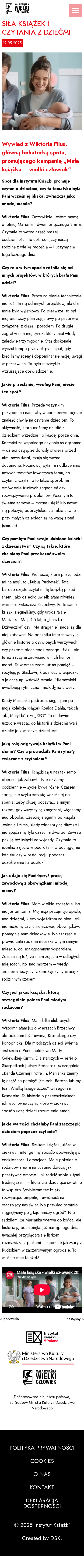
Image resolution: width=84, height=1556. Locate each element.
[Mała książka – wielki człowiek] (42, 7)
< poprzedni (10, 1319)
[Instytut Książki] (42, 1338)
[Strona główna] (39, 1377)
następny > (75, 1319)
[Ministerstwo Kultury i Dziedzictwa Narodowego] (42, 1357)
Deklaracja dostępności (42, 1503)
